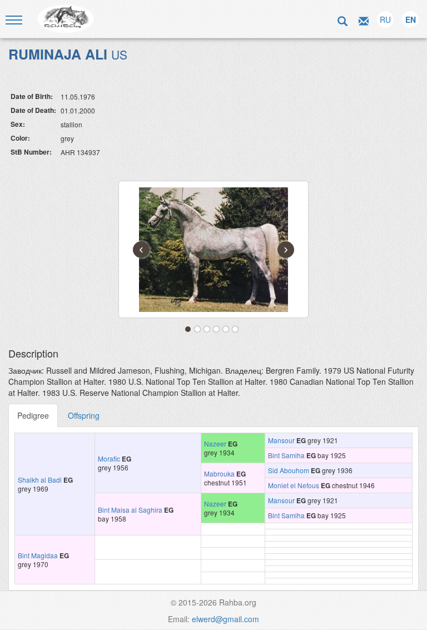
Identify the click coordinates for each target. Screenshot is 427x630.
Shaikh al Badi (40, 479)
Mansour (281, 440)
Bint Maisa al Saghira (130, 509)
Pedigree (33, 415)
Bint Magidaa (38, 555)
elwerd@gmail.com (225, 618)
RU (385, 19)
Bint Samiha (286, 455)
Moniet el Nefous (293, 485)
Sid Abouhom (288, 470)
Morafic (109, 458)
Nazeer (215, 443)
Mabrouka (219, 473)
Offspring (84, 415)
